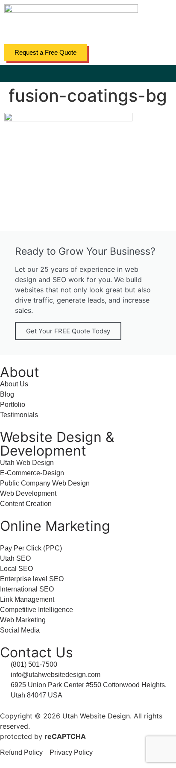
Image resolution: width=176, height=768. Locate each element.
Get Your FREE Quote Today (68, 331)
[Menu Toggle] (88, 73)
